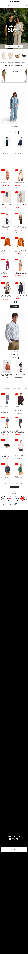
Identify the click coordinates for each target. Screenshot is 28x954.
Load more (14, 306)
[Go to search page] (16, 5)
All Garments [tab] (18, 164)
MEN (9, 46)
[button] (16, 5)
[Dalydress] (5, 5)
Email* (2, 841)
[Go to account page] (19, 5)
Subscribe (14, 849)
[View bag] (23, 5)
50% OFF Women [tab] (7, 164)
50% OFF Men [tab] (6, 388)
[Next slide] (16, 157)
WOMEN (19, 46)
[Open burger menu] (26, 5)
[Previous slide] (1, 1)
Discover (14, 132)
